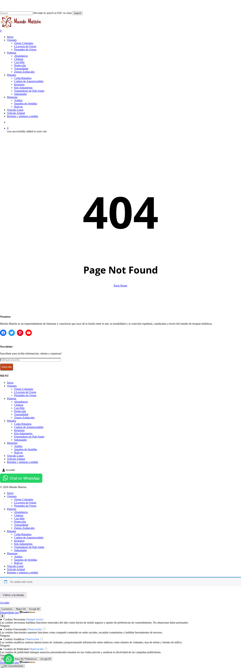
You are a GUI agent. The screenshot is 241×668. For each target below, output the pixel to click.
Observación (35, 629)
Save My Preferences (26, 659)
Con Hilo (19, 408)
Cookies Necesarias (14, 619)
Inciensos (19, 430)
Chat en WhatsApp (25, 478)
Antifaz (18, 446)
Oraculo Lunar (15, 455)
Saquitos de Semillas (25, 449)
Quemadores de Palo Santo (29, 436)
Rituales (11, 420)
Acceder (4, 602)
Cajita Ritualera (22, 423)
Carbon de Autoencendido (28, 427)
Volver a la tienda (13, 595)
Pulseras (11, 398)
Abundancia (21, 401)
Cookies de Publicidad (16, 649)
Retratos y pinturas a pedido (22, 462)
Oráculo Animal (16, 458)
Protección (20, 411)
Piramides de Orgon (25, 395)
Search (77, 13)
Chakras (18, 404)
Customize (6, 609)
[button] (9, 659)
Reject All (21, 609)
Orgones (12, 385)
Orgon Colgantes (23, 388)
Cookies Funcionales (15, 629)
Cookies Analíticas (14, 639)
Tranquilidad (21, 414)
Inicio (10, 382)
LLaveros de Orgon (25, 392)
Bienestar (12, 442)
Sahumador (20, 439)
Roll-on (18, 452)
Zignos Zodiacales (24, 417)
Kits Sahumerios (23, 433)
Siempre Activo (34, 619)
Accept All (34, 609)
